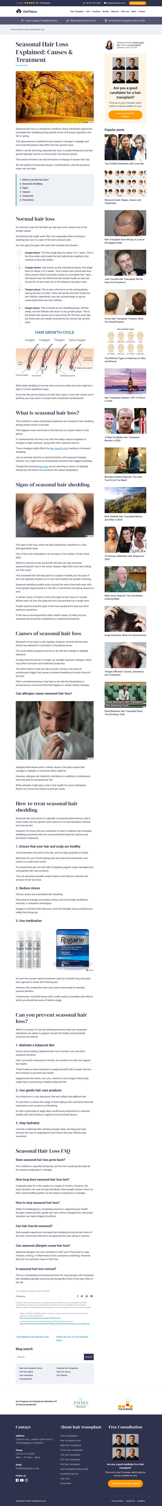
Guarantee (65, 1483)
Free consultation (69, 1435)
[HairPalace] (26, 11)
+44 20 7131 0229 (25, 1453)
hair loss (43, 466)
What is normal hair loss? (35, 179)
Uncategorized (26, 1379)
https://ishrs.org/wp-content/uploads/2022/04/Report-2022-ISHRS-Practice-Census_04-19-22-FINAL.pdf (55, 1324)
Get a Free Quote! (137, 3)
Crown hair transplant (71, 1450)
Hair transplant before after (74, 1469)
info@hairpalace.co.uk (27, 1468)
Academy (141, 1501)
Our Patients (62, 1375)
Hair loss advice (26, 1372)
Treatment (27, 195)
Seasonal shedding (32, 183)
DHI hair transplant (70, 1464)
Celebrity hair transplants (67, 1368)
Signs (25, 187)
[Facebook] (18, 1480)
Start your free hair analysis (125, 115)
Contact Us (130, 1501)
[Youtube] (22, 1480)
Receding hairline (69, 1473)
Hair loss (64, 1478)
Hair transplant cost (70, 1440)
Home (13, 29)
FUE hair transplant (70, 1454)
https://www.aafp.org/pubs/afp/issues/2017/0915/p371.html (40, 1318)
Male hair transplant (70, 1445)
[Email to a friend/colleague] (91, 1296)
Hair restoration (26, 1375)
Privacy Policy (117, 1501)
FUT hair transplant (70, 1459)
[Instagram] (27, 1480)
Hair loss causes (23, 29)
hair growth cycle (59, 448)
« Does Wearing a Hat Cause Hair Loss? (32, 1337)
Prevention (28, 199)
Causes (26, 191)
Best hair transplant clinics (31, 1368)
